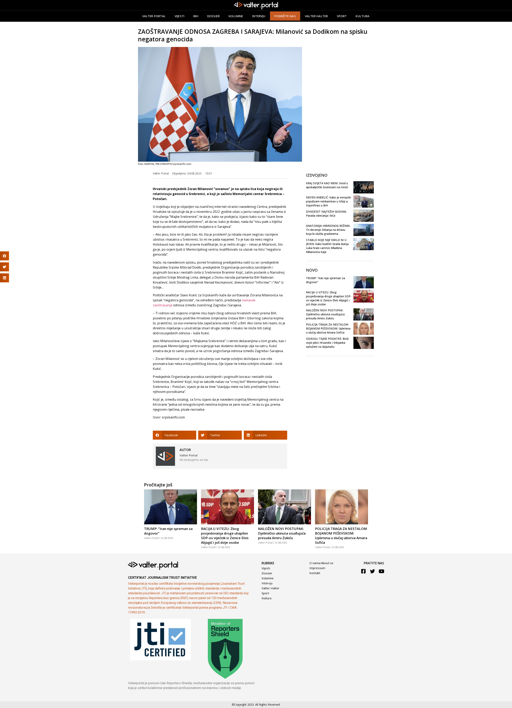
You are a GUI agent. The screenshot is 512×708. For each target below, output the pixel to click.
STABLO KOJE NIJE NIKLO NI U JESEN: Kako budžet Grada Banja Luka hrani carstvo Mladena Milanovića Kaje (327, 246)
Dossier (213, 16)
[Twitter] (372, 571)
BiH (195, 16)
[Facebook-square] (363, 571)
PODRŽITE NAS (285, 16)
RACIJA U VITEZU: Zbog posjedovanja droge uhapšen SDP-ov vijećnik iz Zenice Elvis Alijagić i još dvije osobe (328, 298)
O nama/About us (321, 563)
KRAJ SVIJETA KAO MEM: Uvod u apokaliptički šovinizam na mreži (327, 185)
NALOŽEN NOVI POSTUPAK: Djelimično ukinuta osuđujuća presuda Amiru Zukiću (325, 314)
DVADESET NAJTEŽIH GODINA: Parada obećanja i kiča (326, 213)
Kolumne (236, 16)
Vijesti (179, 16)
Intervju (259, 16)
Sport (342, 16)
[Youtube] (381, 571)
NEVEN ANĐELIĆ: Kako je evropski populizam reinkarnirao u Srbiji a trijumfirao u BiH (328, 201)
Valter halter (316, 16)
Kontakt (314, 573)
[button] (174, 435)
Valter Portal (154, 16)
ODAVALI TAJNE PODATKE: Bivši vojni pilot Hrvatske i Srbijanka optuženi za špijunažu (327, 343)
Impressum (317, 568)
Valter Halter (270, 588)
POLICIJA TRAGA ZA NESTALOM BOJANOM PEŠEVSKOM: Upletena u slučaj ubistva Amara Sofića (328, 328)
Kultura (362, 16)
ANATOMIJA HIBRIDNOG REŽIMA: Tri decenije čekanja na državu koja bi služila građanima (328, 230)
